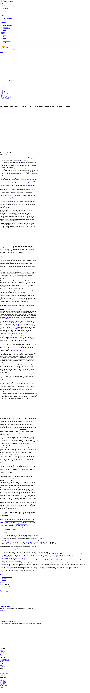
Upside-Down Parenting (6, 98)
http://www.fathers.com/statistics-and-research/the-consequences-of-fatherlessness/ (48, 562)
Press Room (2, 680)
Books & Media (2, 651)
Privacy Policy (2, 683)
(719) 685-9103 (2, 666)
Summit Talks (5, 42)
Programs (1, 650)
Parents (3, 15)
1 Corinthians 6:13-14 (15, 335)
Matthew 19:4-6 (8, 495)
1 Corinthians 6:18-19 (16, 350)
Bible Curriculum (6, 24)
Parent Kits (4, 91)
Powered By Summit (6, 41)
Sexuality (3, 95)
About (3, 32)
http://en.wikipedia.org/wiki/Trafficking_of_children (14, 558)
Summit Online (5, 8)
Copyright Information (3, 685)
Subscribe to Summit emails (4, 660)
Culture (3, 88)
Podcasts (4, 38)
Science (3, 94)
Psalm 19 (5, 315)
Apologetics (4, 86)
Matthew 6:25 (19, 328)
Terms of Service (3, 682)
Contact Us (2, 665)
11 (34, 444)
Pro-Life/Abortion (5, 93)
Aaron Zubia (2, 582)
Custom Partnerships (6, 28)
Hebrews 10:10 (21, 324)
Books (4, 39)
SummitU (4, 30)
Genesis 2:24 (23, 429)
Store (1, 655)
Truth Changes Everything (6, 97)
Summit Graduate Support (4, 659)
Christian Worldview (5, 87)
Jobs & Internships (3, 681)
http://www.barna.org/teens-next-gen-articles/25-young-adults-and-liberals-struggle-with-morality (56, 567)
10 (29, 398)
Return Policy (2, 684)
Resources (4, 33)
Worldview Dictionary (5, 103)
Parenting (3, 92)
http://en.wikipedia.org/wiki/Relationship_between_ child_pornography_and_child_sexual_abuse (41, 556)
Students (3, 5)
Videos (4, 36)
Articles (4, 35)
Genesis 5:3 (27, 452)
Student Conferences (6, 6)
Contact (3, 45)
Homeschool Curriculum (7, 18)
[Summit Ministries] (9, 1)
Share (1, 574)
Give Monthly (4, 47)
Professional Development (7, 25)
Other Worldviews (5, 90)
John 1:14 (16, 322)
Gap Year (4, 11)
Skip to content (2, 0)
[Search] (46, 49)
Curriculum (2, 652)
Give (4, 46)
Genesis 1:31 (9, 318)
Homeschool (2, 661)
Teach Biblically (5, 27)
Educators (4, 22)
